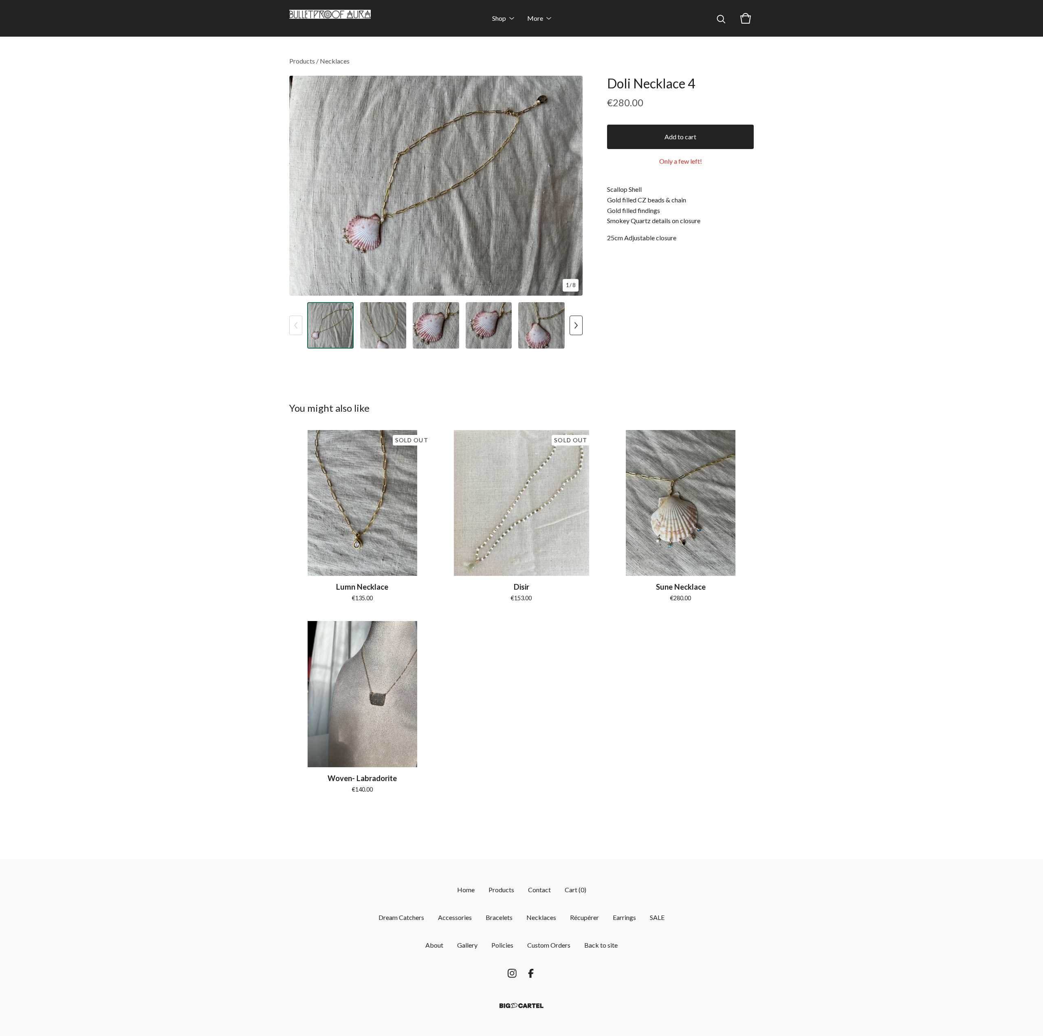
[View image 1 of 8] (330, 325)
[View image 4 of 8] (489, 325)
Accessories (455, 917)
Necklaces (335, 61)
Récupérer (584, 917)
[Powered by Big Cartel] (521, 1006)
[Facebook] (531, 973)
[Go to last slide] (300, 185)
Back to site (601, 945)
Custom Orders (548, 945)
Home (466, 889)
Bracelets (499, 917)
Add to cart (680, 136)
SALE (657, 917)
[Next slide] (571, 185)
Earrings (624, 917)
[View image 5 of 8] (541, 325)
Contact (539, 889)
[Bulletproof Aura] (330, 18)
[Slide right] (576, 325)
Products (302, 61)
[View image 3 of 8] (436, 325)
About (434, 945)
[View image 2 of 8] (383, 325)
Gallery (467, 945)
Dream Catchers (401, 917)
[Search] (721, 18)
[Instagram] (512, 973)
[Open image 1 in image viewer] (436, 186)
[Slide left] (295, 325)
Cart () (575, 889)
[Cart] (745, 18)
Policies (502, 945)
